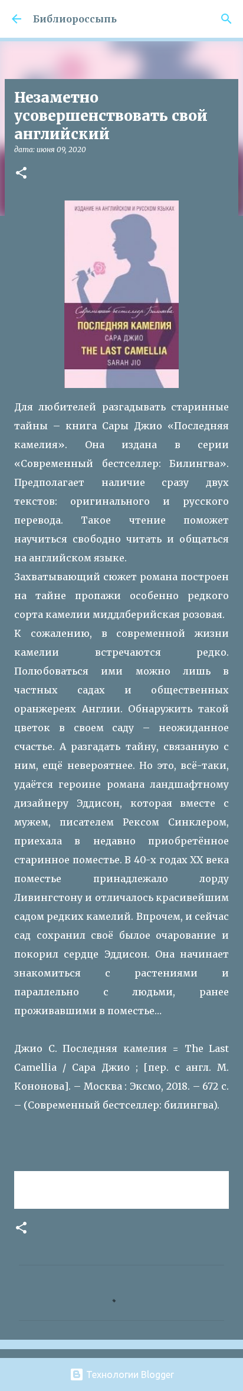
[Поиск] (226, 19)
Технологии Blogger (129, 1374)
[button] (21, 174)
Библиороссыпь (75, 19)
